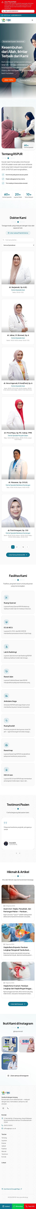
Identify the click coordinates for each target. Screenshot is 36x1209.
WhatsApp (19, 1206)
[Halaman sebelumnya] (9, 547)
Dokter (4, 1143)
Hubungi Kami (25, 80)
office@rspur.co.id (10, 1128)
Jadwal (4, 1146)
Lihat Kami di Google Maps (12, 1189)
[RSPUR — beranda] (6, 20)
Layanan (4, 1140)
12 (23, 547)
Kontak (4, 1157)
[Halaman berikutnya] (27, 547)
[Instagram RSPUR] (3, 1108)
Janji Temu (8, 80)
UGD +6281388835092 (11, 11)
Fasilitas (4, 1148)
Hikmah (4, 1151)
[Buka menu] (32, 20)
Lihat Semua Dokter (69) (17, 555)
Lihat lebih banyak (17, 1004)
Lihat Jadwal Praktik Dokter (19, 233)
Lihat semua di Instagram (19, 1076)
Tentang (4, 1138)
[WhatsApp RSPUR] (8, 1108)
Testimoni (5, 1154)
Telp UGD (31, 1206)
